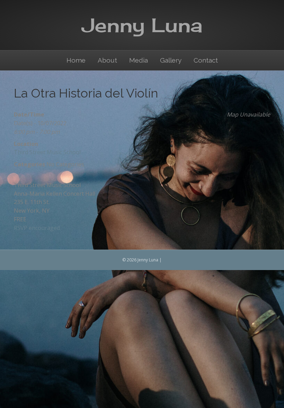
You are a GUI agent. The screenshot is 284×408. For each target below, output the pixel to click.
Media (138, 60)
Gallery (170, 60)
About (107, 60)
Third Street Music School (47, 152)
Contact (206, 60)
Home (76, 60)
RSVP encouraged (37, 228)
